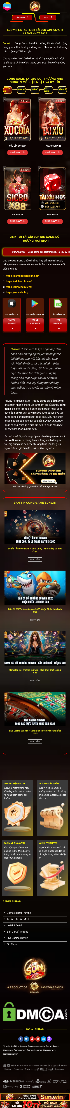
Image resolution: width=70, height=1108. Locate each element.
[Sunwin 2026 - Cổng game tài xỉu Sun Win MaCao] (35, 6)
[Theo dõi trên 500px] (43, 1039)
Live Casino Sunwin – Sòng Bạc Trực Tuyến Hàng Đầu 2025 (35, 732)
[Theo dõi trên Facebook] (21, 1039)
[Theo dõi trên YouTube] (37, 1039)
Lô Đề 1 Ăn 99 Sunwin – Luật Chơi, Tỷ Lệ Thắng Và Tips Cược (35, 550)
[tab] (8, 89)
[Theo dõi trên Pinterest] (32, 1039)
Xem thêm (35, 559)
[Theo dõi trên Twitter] (26, 1039)
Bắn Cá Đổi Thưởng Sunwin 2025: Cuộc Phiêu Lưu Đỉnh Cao (35, 610)
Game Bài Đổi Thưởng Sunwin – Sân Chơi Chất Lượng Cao (35, 671)
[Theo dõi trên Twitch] (49, 1039)
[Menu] (7, 6)
